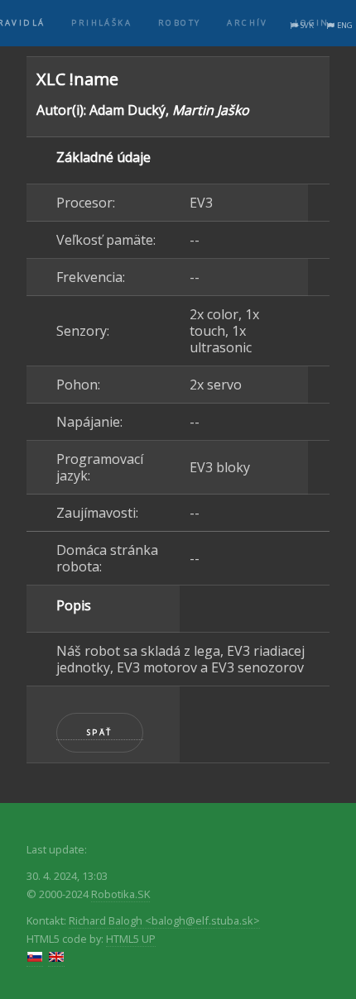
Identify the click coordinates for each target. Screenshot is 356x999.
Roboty (179, 22)
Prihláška (101, 22)
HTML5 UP (131, 938)
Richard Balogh (164, 920)
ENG (345, 25)
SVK (307, 25)
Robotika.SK (120, 894)
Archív (247, 22)
